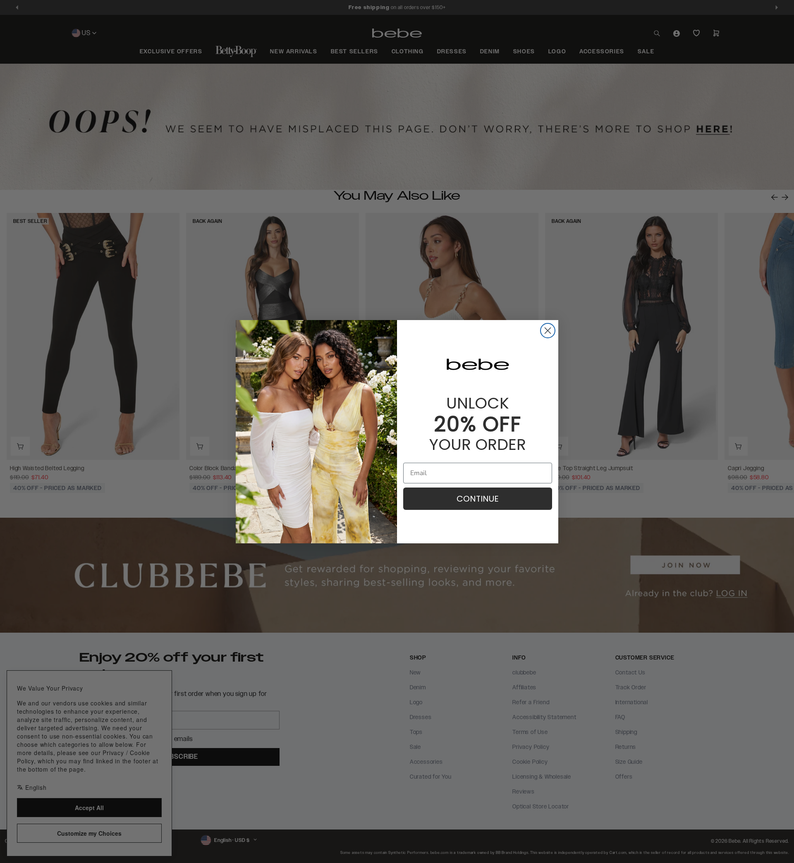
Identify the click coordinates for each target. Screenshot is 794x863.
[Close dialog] (547, 330)
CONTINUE (478, 498)
